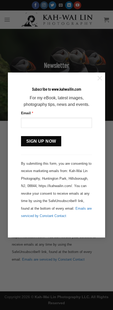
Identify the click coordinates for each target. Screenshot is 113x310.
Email (27, 113)
